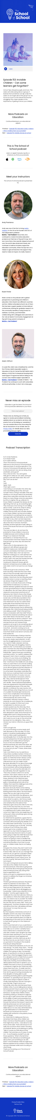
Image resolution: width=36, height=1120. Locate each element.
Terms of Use (18, 1104)
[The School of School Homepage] (18, 1112)
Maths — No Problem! (9, 380)
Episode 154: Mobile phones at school (19, 133)
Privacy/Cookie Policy (18, 1102)
